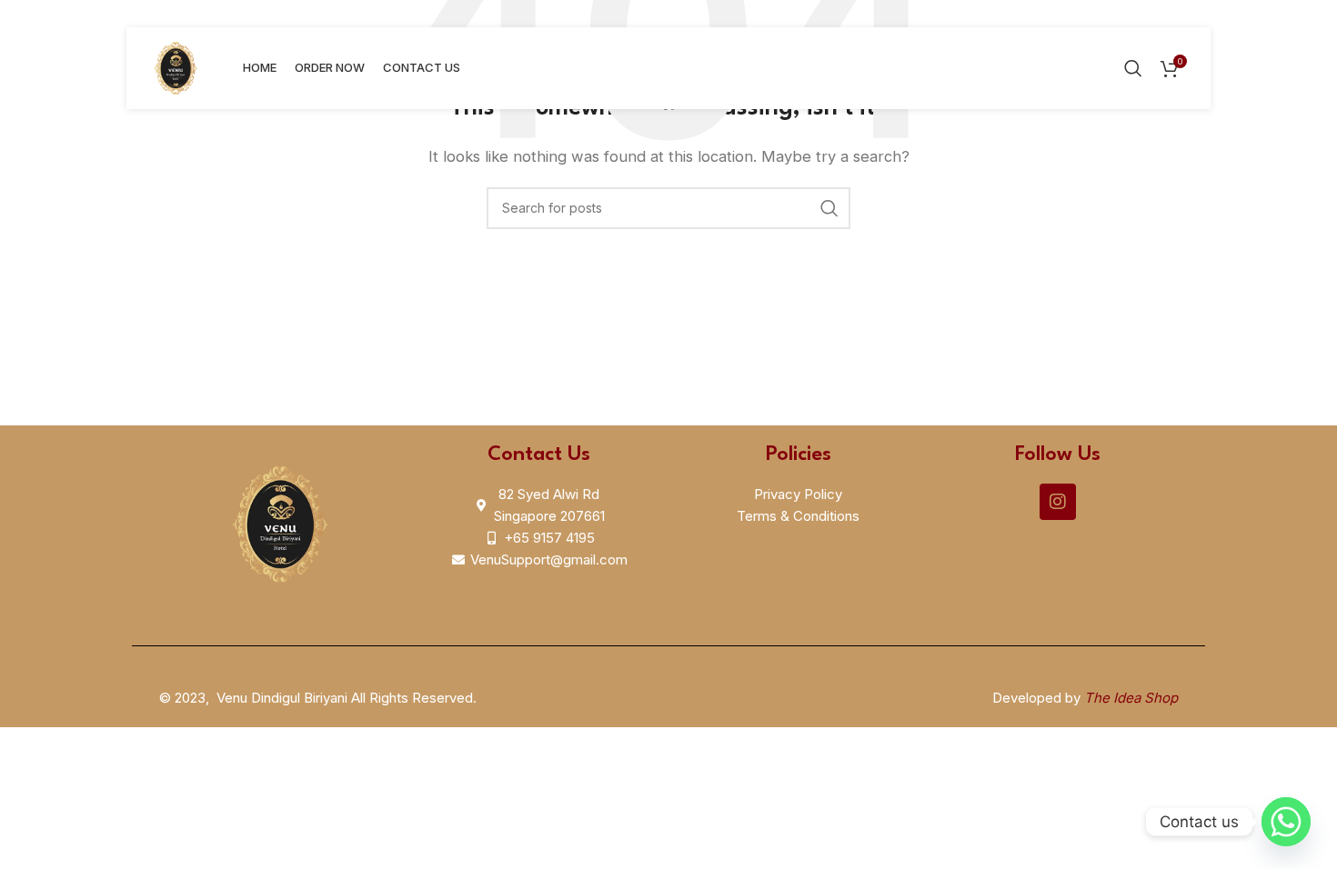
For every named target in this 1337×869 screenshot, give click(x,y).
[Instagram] (1058, 502)
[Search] (1133, 68)
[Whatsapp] (1286, 821)
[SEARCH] (829, 208)
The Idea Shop (1131, 697)
